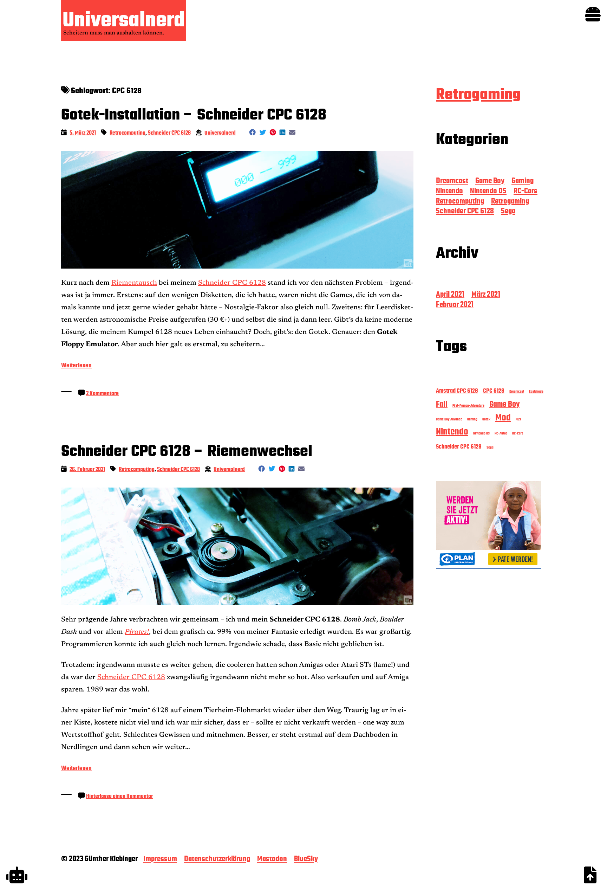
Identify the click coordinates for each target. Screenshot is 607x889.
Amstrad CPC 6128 (457, 390)
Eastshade (536, 391)
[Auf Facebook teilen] (252, 132)
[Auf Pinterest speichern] (273, 132)
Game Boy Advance (449, 419)
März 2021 (485, 294)
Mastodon (272, 859)
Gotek (486, 419)
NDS (518, 419)
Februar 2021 (455, 304)
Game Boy (489, 180)
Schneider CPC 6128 (169, 133)
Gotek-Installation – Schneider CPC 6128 (193, 114)
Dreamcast (452, 180)
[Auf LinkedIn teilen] (282, 132)
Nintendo (449, 191)
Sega (508, 211)
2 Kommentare (102, 393)
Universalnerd (124, 19)
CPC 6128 (493, 390)
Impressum (160, 859)
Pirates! (137, 632)
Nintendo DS (488, 191)
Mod (503, 418)
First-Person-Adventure (468, 405)
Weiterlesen (76, 366)
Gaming (522, 180)
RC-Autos (501, 433)
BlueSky (306, 859)
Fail (442, 404)
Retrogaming (478, 94)
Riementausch (134, 282)
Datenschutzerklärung (217, 859)
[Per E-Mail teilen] (292, 132)
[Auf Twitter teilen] (263, 132)
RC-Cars (525, 191)
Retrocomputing (127, 133)
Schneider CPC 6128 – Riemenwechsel (186, 451)
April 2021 (450, 294)
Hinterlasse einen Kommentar (119, 796)
